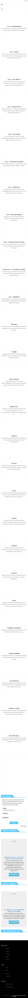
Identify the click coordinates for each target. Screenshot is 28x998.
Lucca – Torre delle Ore (14, 79)
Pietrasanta (14, 324)
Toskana (7, 959)
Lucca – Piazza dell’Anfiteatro (14, 214)
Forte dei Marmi (14, 681)
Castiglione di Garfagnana (14, 628)
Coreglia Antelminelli (14, 653)
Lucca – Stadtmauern (14, 187)
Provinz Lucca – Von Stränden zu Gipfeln (14, 269)
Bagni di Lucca (14, 406)
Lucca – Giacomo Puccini (14, 106)
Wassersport (8, 976)
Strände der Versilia (14, 708)
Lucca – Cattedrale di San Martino (14, 161)
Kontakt (19, 995)
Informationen (14, 874)
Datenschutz (14, 996)
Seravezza (14, 463)
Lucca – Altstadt (14, 52)
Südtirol (7, 948)
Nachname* (6, 817)
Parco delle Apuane (14, 735)
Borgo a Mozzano (14, 379)
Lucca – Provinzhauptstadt (14, 26)
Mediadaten (23, 995)
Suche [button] (26, 1)
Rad (7, 970)
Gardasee (8, 951)
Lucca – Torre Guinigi (14, 134)
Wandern (8, 973)
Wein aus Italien (9, 984)
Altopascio (14, 436)
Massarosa (14, 573)
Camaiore (14, 518)
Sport (7, 967)
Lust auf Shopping (9, 986)
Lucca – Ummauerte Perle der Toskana (14, 242)
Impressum (15, 995)
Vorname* (5, 813)
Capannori (14, 545)
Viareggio (14, 351)
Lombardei (8, 954)
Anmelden (13, 823)
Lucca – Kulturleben (14, 297)
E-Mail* (4, 808)
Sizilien (7, 956)
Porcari (14, 490)
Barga (14, 600)
